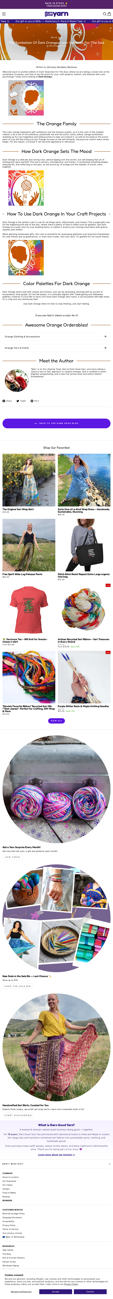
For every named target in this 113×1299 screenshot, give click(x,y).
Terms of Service (10, 1229)
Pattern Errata (9, 1262)
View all (56, 721)
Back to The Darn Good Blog (58, 423)
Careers (6, 1189)
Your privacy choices (12, 1233)
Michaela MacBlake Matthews (62, 67)
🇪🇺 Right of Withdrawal (13, 1237)
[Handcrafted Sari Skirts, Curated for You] (56, 1047)
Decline (90, 1291)
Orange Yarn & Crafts (17, 347)
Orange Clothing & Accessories (22, 336)
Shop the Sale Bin (18, 986)
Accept (55, 1291)
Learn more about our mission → (56, 1154)
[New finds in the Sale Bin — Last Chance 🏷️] (56, 918)
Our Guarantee (9, 1181)
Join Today (13, 857)
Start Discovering (18, 1115)
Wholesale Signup (11, 1265)
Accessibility (8, 1221)
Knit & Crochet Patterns (14, 1258)
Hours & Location (11, 1177)
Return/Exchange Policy (14, 1213)
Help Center (8, 1250)
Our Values (8, 1185)
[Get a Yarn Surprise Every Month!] (56, 789)
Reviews (6, 1197)
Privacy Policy (71, 1284)
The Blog (7, 1254)
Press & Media (9, 1193)
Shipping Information (12, 1217)
